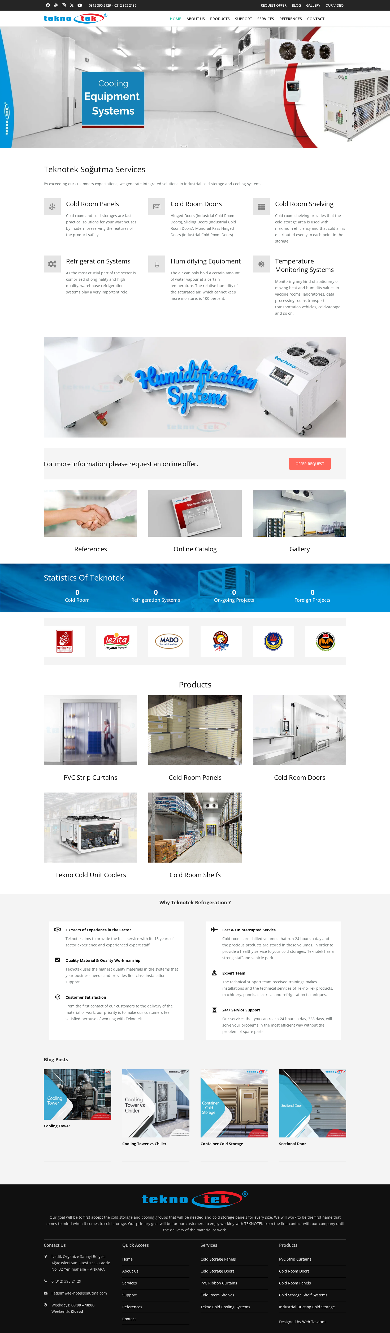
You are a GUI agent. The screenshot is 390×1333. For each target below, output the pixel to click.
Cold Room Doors (196, 203)
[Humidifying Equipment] (159, 264)
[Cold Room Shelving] (264, 206)
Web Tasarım (314, 1321)
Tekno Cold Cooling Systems (225, 1306)
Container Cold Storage (222, 1143)
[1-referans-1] (90, 513)
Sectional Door (292, 1143)
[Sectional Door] (312, 1103)
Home (127, 1259)
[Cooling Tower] (77, 1094)
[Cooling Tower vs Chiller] (156, 1103)
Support (129, 1294)
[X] (72, 5)
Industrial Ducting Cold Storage (307, 1306)
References (90, 548)
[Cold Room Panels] (55, 206)
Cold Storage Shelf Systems (303, 1294)
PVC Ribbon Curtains (219, 1283)
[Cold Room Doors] (159, 206)
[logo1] (75, 19)
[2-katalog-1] (195, 513)
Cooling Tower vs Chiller (144, 1143)
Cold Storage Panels (218, 1259)
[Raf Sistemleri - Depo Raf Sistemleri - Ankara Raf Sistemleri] (195, 828)
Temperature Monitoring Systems (304, 265)
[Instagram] (64, 5)
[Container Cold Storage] (234, 1103)
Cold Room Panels (92, 203)
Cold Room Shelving (304, 203)
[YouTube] (80, 5)
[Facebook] (48, 5)
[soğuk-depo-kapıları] (299, 730)
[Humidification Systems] (195, 387)
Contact (129, 1318)
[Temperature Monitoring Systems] (264, 264)
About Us (130, 1271)
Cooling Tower (57, 1125)
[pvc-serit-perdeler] (90, 730)
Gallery (299, 548)
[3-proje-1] (299, 513)
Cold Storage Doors (218, 1271)
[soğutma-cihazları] (90, 828)
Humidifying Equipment (206, 261)
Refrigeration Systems (98, 261)
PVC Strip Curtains (90, 777)
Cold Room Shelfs (195, 874)
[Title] (56, 5)
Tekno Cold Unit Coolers (90, 874)
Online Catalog (195, 548)
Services (129, 1283)
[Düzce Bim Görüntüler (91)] (195, 730)
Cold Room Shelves (217, 1294)
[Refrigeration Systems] (55, 264)
